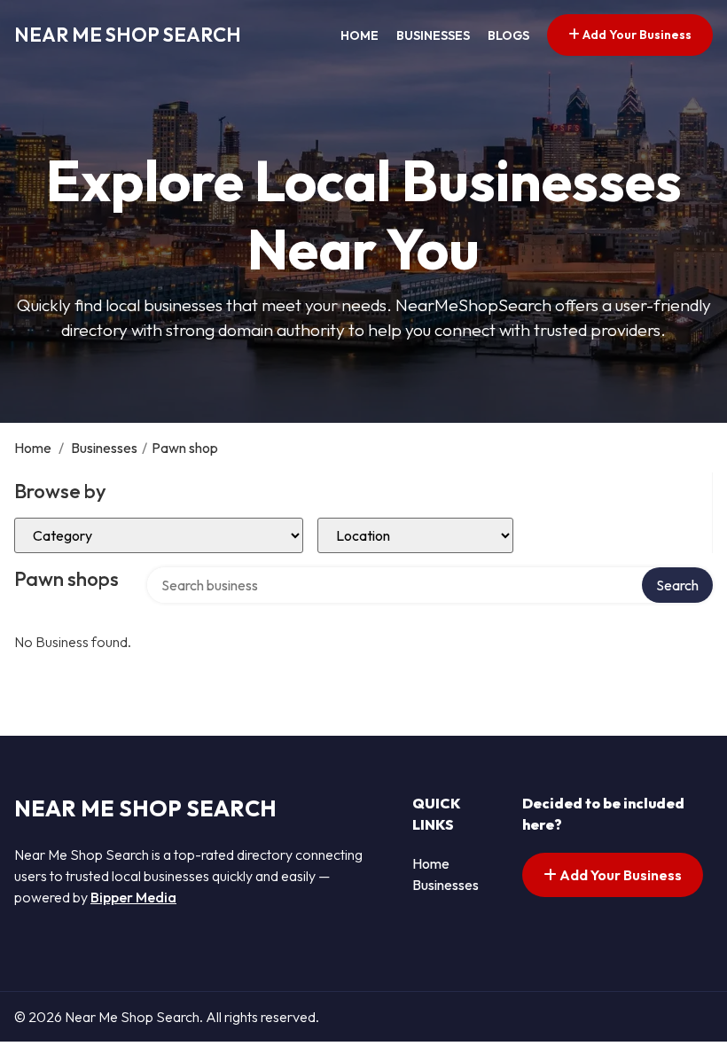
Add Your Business (636, 35)
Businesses (433, 35)
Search (677, 585)
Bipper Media (133, 897)
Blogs (508, 35)
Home (359, 35)
